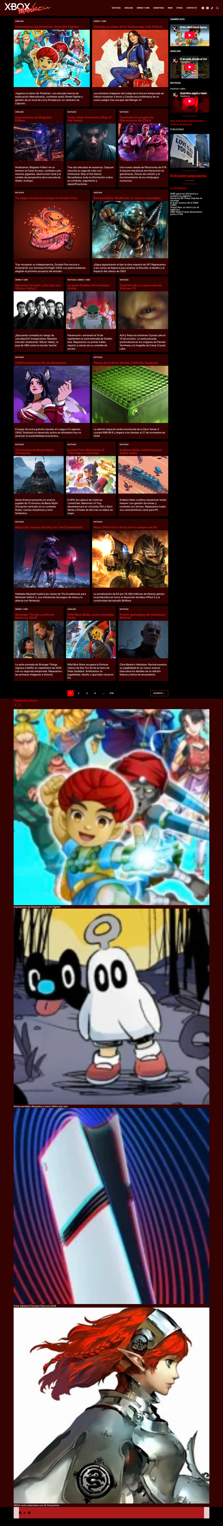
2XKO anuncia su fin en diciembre (40, 363)
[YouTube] (207, 8)
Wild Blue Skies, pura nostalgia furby (91, 616)
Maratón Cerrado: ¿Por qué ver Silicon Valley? (38, 286)
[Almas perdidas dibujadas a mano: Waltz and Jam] (111, 1007)
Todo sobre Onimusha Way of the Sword (89, 119)
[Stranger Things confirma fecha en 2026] (39, 639)
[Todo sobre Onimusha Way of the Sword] (91, 142)
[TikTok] (212, 8)
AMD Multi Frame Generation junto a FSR (186, 213)
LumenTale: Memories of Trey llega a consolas (86, 451)
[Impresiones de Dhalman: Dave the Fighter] (52, 58)
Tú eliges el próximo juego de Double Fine (46, 198)
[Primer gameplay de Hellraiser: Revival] (143, 639)
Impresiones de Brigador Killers (33, 119)
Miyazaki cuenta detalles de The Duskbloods (49, 527)
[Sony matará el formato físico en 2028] (111, 1206)
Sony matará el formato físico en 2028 (35, 1305)
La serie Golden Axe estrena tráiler (88, 286)
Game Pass (158, 8)
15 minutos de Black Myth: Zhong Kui (34, 451)
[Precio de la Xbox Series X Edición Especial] (130, 394)
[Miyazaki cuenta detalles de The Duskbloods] (52, 559)
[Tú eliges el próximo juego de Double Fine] (52, 229)
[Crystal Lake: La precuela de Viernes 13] (143, 310)
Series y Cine (143, 8)
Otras (179, 8)
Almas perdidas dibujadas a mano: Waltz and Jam (41, 1106)
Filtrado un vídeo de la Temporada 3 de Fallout (128, 27)
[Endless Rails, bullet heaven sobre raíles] (143, 475)
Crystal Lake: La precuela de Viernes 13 (141, 286)
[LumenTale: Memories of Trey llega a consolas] (91, 475)
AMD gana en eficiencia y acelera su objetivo (184, 194)
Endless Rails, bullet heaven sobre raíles (141, 451)
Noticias (116, 8)
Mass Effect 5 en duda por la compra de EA (125, 527)
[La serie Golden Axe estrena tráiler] (91, 310)
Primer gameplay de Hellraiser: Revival (143, 616)
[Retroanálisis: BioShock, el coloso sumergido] (130, 229)
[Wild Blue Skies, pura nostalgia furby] (91, 639)
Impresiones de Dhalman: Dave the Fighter (47, 27)
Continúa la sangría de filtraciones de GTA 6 (137, 119)
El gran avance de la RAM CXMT (184, 203)
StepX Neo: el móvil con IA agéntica (184, 208)
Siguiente (158, 693)
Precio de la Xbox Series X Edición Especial (126, 363)
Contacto (191, 8)
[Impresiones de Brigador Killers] (39, 142)
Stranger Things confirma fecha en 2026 (34, 616)
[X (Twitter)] (203, 8)
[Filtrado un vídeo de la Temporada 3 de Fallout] (130, 58)
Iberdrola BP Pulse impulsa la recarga (186, 199)
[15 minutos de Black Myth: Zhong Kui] (39, 475)
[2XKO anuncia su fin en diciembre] (52, 394)
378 (111, 693)
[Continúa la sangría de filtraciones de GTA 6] (143, 142)
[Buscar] (217, 8)
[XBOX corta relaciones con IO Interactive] (111, 1406)
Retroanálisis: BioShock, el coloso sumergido (127, 198)
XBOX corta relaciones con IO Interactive (36, 1505)
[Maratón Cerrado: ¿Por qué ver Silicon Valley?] (39, 310)
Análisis (128, 8)
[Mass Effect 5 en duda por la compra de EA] (130, 559)
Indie (170, 8)
